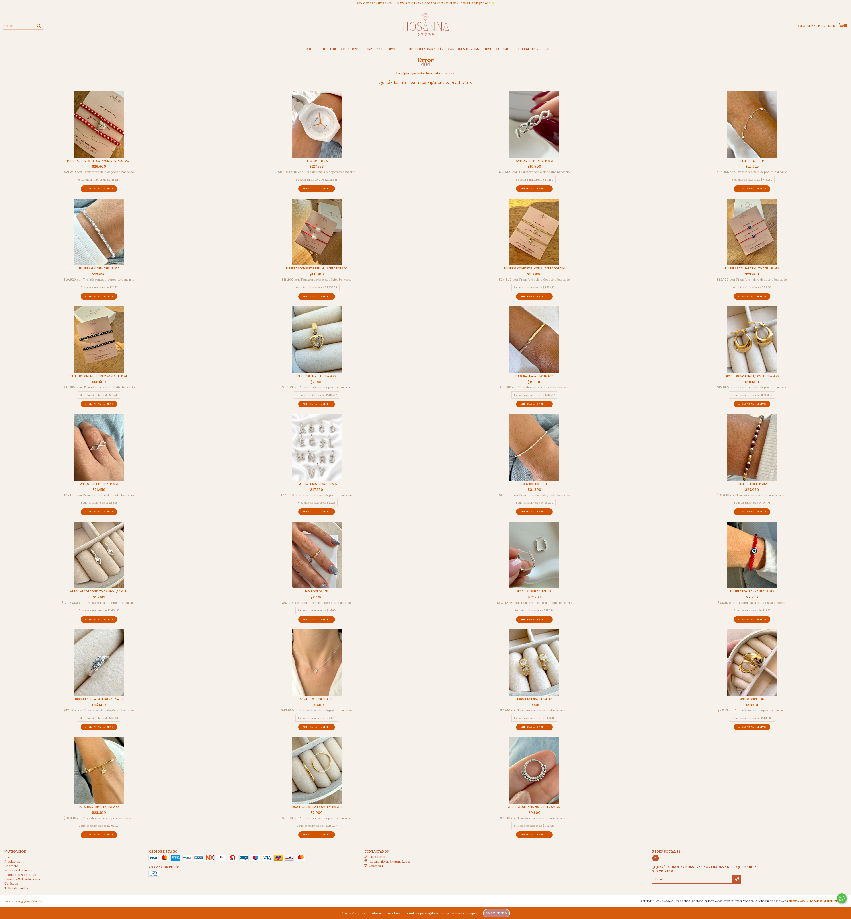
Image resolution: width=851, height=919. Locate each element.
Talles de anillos (534, 49)
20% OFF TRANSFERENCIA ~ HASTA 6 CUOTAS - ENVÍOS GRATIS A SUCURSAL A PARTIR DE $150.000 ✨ (425, 3)
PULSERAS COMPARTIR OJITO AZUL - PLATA (752, 268)
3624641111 (377, 857)
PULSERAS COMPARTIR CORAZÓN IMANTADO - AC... (99, 160)
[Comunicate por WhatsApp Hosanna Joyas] (842, 898)
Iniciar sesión (826, 26)
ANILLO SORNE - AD (752, 699)
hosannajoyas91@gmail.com (390, 861)
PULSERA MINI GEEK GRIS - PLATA (99, 268)
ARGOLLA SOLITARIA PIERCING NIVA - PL (99, 699)
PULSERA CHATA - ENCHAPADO (534, 376)
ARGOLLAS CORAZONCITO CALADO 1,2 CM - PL (99, 591)
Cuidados (504, 49)
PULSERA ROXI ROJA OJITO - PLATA (752, 591)
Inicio (306, 49)
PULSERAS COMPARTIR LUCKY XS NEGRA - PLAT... (99, 376)
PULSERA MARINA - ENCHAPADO (99, 806)
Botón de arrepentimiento (828, 901)
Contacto (350, 49)
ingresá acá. (796, 901)
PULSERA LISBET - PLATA (752, 483)
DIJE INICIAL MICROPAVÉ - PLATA (317, 483)
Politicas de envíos (381, 49)
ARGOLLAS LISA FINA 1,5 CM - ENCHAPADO (317, 806)
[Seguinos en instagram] (655, 858)
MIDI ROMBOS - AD (316, 591)
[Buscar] (38, 26)
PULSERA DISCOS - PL (752, 160)
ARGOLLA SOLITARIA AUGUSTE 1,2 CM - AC (534, 806)
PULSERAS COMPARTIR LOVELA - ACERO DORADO (534, 268)
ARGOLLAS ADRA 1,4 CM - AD (534, 699)
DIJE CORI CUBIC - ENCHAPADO (316, 376)
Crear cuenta (806, 26)
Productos (326, 49)
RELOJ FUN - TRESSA (316, 160)
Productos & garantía (423, 49)
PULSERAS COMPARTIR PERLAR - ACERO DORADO (316, 268)
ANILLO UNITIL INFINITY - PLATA (99, 483)
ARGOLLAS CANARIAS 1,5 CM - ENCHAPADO (752, 376)
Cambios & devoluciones (469, 49)
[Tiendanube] (23, 902)
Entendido (496, 913)
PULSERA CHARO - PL (534, 483)
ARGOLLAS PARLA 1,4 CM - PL (534, 591)
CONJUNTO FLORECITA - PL (316, 699)
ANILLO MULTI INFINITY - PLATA (534, 160)
